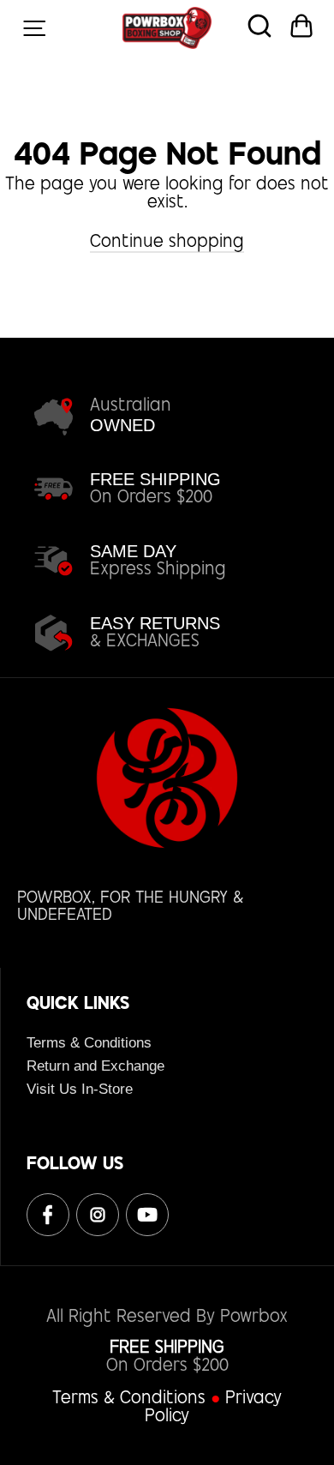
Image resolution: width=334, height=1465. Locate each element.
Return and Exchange (95, 1066)
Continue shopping (167, 243)
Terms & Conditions (89, 1043)
